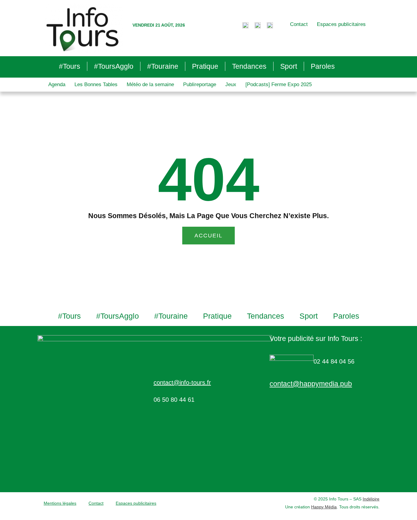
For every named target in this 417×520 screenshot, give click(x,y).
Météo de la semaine (150, 84)
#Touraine (162, 66)
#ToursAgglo (113, 66)
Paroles (323, 66)
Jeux (230, 84)
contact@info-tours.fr (182, 382)
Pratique (205, 66)
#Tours (69, 66)
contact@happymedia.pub (311, 384)
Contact (299, 24)
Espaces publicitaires (341, 24)
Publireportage (199, 84)
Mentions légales (60, 503)
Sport (288, 66)
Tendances (249, 66)
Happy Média (324, 506)
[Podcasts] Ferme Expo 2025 (278, 84)
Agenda (56, 84)
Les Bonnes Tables (96, 84)
